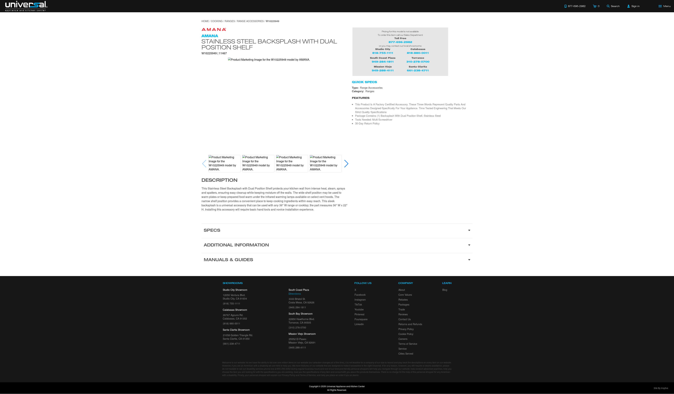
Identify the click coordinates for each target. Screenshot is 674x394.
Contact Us (404, 319)
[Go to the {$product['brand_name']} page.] (213, 29)
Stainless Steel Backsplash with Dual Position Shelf (269, 44)
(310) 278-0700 (297, 327)
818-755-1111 (382, 53)
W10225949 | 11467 (214, 53)
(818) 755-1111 (231, 303)
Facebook (360, 294)
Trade (401, 309)
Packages (403, 304)
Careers (402, 339)
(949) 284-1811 (297, 307)
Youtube (359, 309)
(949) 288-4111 (297, 347)
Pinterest (359, 314)
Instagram (360, 299)
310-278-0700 (417, 61)
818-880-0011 (418, 53)
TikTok (358, 304)
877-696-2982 (400, 42)
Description (219, 180)
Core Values (405, 294)
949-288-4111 (383, 70)
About (401, 289)
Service (402, 348)
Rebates (403, 299)
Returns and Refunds (410, 324)
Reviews (403, 314)
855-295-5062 (284, 368)
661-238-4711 (418, 70)
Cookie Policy (405, 334)
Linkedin (359, 324)
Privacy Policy (406, 329)
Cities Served (405, 353)
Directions (295, 293)
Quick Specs (364, 82)
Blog (444, 289)
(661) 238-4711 (231, 343)
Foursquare (361, 319)
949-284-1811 (383, 61)
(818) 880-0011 (231, 323)
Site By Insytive (661, 387)
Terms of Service (407, 343)
